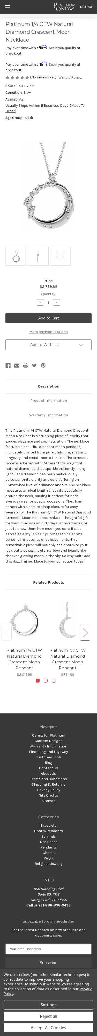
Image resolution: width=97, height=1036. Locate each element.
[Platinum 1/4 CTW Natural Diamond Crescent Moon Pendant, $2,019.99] (24, 620)
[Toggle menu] (7, 7)
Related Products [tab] (48, 582)
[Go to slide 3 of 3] (54, 681)
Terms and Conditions (48, 779)
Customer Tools (48, 757)
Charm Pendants (48, 831)
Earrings (48, 836)
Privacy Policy (48, 790)
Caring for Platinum (48, 735)
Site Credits (48, 795)
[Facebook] (8, 365)
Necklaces (48, 842)
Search (86, 7)
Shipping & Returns (48, 784)
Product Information (48, 400)
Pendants (48, 847)
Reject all (48, 1016)
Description (48, 386)
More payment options (48, 332)
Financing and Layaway (48, 752)
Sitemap (49, 801)
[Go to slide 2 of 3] (46, 681)
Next (85, 633)
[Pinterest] (43, 365)
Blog (48, 762)
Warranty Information (48, 415)
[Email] (16, 365)
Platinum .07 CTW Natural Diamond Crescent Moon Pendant (67, 659)
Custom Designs (49, 741)
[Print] (25, 365)
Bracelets (48, 825)
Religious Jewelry (49, 863)
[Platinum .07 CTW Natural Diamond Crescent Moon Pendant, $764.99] (67, 620)
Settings (49, 1005)
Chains (49, 853)
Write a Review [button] (70, 77)
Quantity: (48, 294)
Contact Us (48, 768)
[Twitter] (34, 365)
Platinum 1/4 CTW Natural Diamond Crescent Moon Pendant (24, 659)
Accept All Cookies (48, 1028)
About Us (48, 773)
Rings (48, 858)
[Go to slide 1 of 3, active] (38, 681)
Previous (7, 633)
